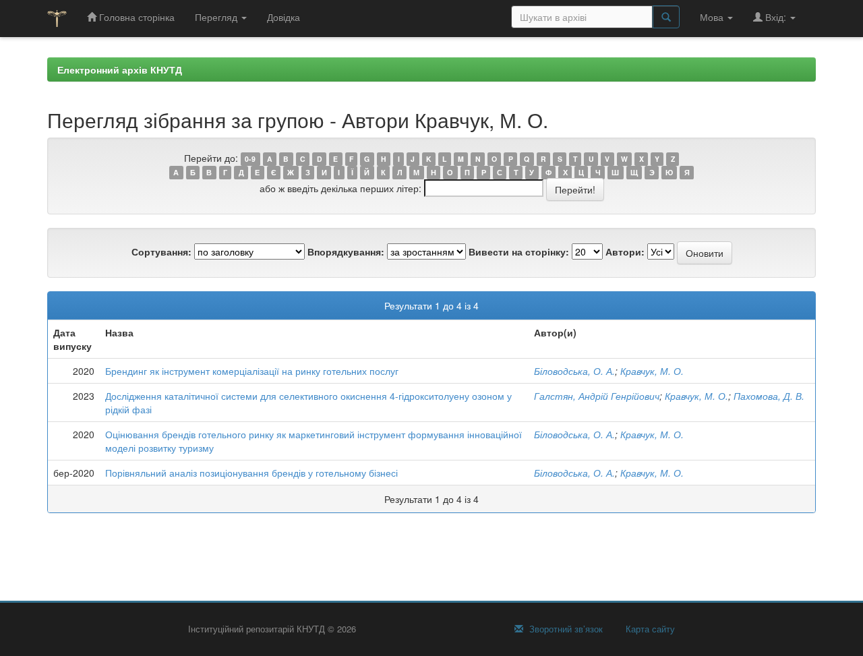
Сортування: (161, 251)
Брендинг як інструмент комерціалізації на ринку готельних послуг (251, 371)
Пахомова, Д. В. (769, 395)
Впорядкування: (345, 251)
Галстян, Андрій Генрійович (596, 395)
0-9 (250, 159)
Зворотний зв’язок (565, 629)
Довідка (283, 17)
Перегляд (217, 17)
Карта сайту (649, 629)
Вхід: (776, 17)
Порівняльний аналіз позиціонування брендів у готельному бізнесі (251, 472)
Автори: (625, 251)
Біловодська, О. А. (574, 371)
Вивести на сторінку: (519, 251)
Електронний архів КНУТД (119, 69)
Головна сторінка (135, 17)
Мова (713, 17)
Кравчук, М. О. (652, 371)
